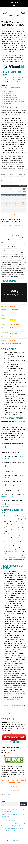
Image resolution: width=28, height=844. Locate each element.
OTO (9, 794)
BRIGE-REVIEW (17, 840)
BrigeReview (14, 2)
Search (3, 801)
